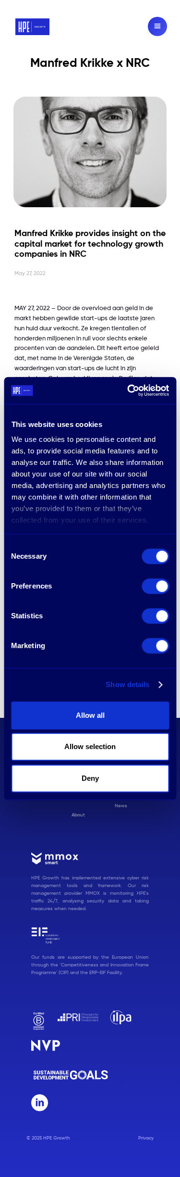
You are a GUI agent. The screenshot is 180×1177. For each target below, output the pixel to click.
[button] (157, 26)
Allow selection (90, 746)
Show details (127, 684)
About (78, 815)
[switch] (155, 586)
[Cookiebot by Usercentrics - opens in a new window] (128, 390)
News (121, 805)
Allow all (90, 715)
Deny (90, 778)
